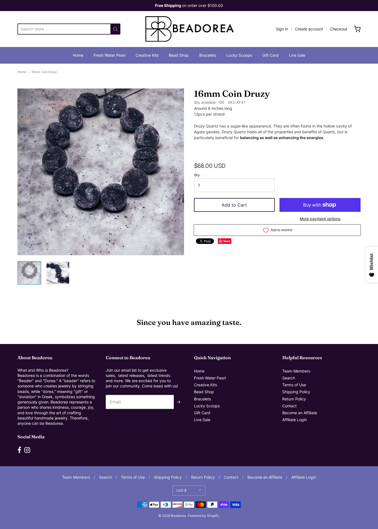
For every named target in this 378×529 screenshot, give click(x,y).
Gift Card (270, 55)
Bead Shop (179, 55)
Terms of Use (294, 384)
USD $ (181, 490)
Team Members (296, 371)
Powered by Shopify (203, 516)
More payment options (320, 218)
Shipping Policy (296, 391)
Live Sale (297, 55)
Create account (309, 29)
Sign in (282, 29)
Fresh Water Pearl (109, 55)
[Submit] (115, 29)
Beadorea (178, 516)
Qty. (197, 175)
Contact (289, 405)
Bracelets (207, 55)
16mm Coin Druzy (44, 72)
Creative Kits (147, 55)
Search (288, 378)
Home (78, 55)
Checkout (338, 29)
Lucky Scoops (239, 55)
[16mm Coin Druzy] (29, 273)
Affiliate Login (294, 419)
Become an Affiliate (299, 412)
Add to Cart (234, 205)
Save (226, 241)
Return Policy (294, 399)
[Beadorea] (189, 29)
